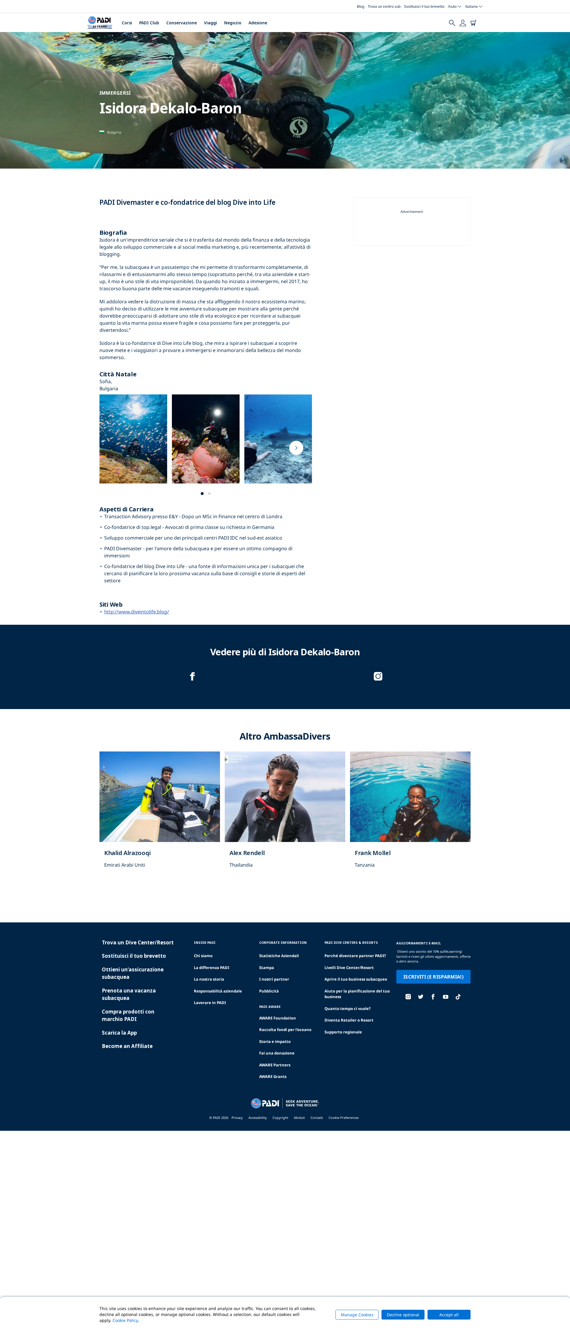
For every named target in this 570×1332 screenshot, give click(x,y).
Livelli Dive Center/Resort (349, 967)
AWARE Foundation (277, 1018)
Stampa (266, 967)
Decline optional (403, 1314)
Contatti (317, 1117)
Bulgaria (114, 132)
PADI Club (149, 23)
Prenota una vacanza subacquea (129, 994)
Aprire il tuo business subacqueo (355, 979)
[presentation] (296, 448)
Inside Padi (205, 942)
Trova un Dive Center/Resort (138, 942)
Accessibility (257, 1117)
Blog (360, 6)
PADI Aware (270, 1006)
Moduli (299, 1117)
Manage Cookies (357, 1314)
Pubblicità (269, 991)
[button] (202, 494)
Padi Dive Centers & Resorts (351, 942)
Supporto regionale (343, 1032)
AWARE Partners (274, 1065)
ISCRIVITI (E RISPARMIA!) (433, 976)
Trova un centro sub (384, 6)
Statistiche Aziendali (279, 955)
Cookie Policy (125, 1320)
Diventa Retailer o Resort (348, 1020)
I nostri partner (274, 979)
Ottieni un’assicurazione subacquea (133, 973)
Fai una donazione (276, 1053)
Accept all (449, 1314)
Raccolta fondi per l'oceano (285, 1029)
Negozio (232, 23)
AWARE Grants (272, 1076)
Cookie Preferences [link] (344, 1117)
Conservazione (181, 23)
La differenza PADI (211, 967)
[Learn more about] (159, 815)
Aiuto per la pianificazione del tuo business (357, 994)
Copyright (280, 1117)
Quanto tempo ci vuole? (347, 1008)
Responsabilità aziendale (218, 991)
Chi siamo (203, 955)
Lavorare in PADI (210, 1002)
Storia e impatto (275, 1041)
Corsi (127, 23)
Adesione (257, 23)
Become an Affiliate (127, 1046)
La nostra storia (209, 979)
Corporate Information (283, 942)
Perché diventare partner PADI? (355, 955)
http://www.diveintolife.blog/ (136, 611)
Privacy (237, 1117)
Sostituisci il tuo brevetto (424, 6)
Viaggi (210, 23)
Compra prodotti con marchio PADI (128, 1015)
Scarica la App (119, 1032)
